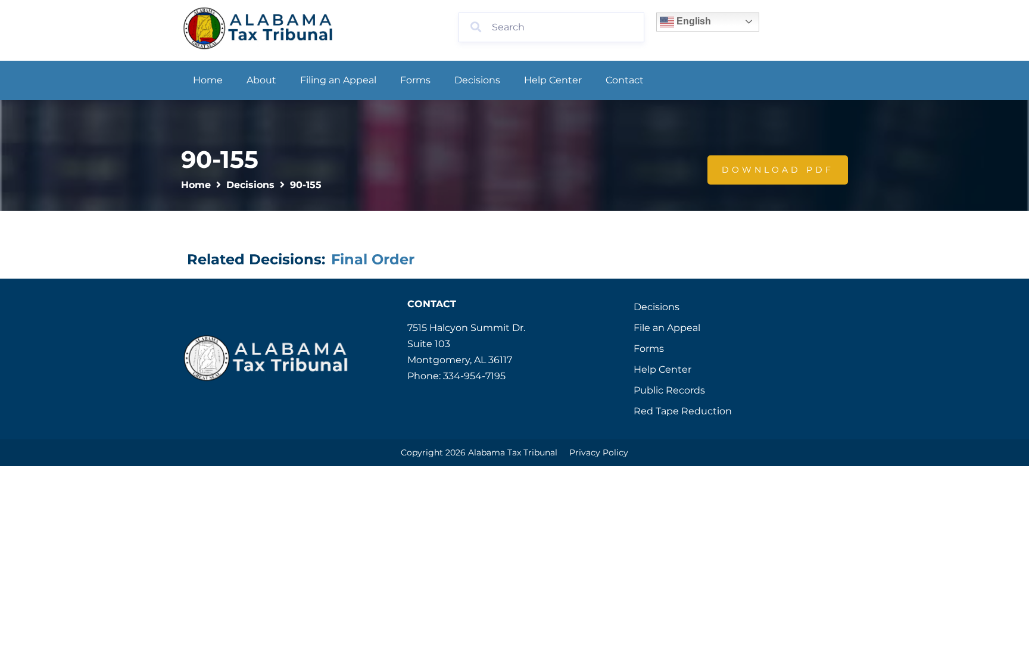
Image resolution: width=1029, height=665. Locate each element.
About (261, 80)
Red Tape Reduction (683, 411)
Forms (415, 80)
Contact (625, 80)
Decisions (477, 80)
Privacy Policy (598, 452)
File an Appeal (667, 327)
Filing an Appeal (338, 80)
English (692, 21)
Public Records (669, 390)
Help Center (553, 80)
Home (208, 80)
